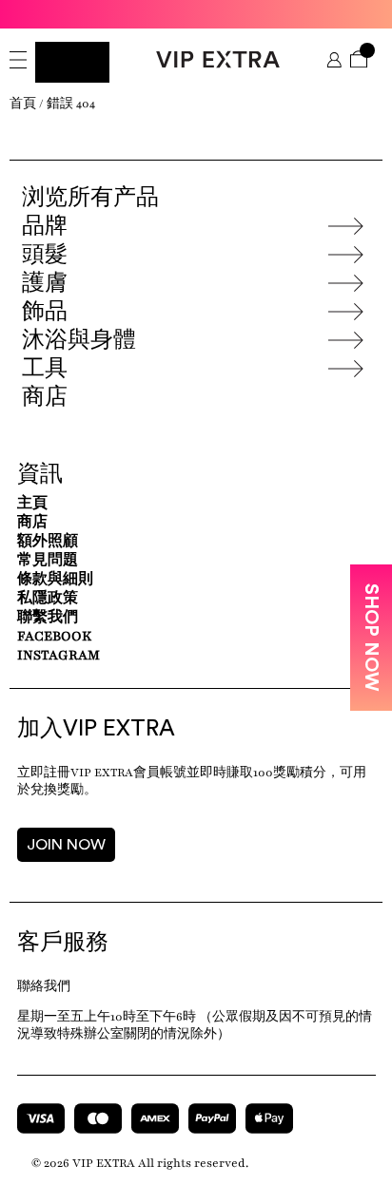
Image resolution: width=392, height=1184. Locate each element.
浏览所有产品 (90, 197)
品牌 (45, 226)
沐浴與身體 (79, 340)
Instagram (58, 655)
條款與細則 (55, 579)
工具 (45, 368)
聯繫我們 (47, 617)
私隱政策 (47, 598)
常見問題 (47, 560)
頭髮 (45, 254)
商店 (45, 397)
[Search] (72, 62)
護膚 (45, 283)
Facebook (54, 636)
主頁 (32, 503)
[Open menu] (18, 62)
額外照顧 (47, 541)
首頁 (23, 103)
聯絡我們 (43, 986)
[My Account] (334, 62)
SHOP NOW (371, 637)
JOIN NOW (66, 844)
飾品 (45, 311)
